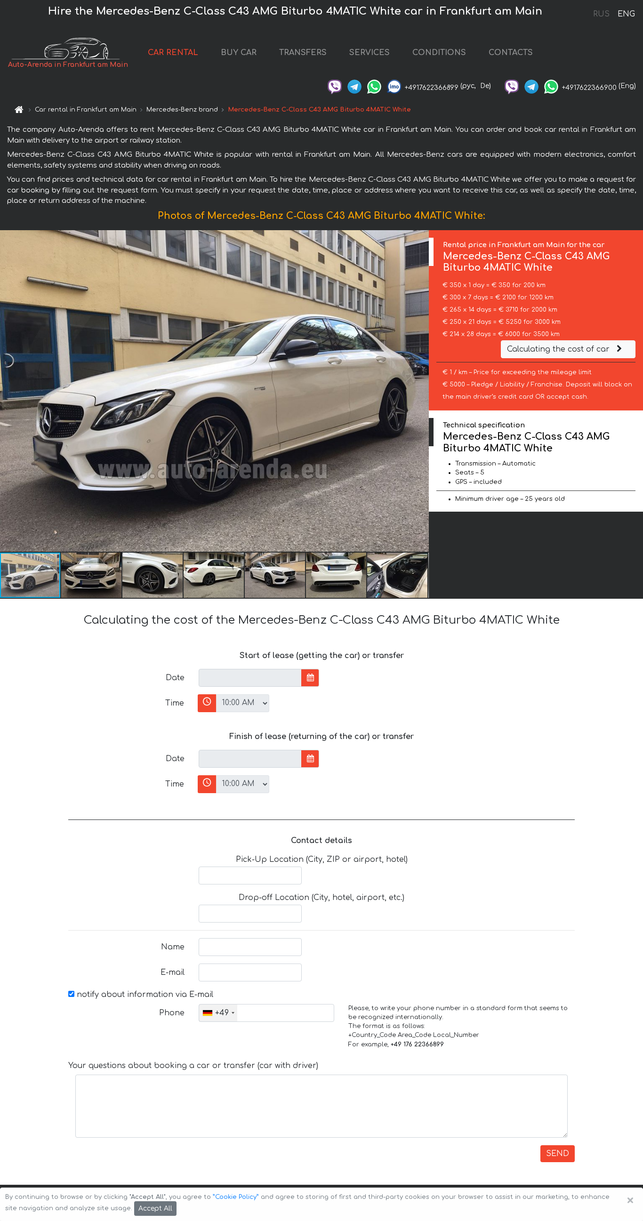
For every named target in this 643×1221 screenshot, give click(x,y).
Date (175, 678)
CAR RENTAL (173, 52)
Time (174, 703)
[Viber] (335, 85)
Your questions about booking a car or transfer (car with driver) (193, 1065)
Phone (172, 1013)
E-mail (173, 972)
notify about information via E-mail (143, 994)
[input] (250, 678)
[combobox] (218, 1012)
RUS (601, 14)
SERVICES (369, 52)
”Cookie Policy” (236, 1197)
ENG (626, 14)
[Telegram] (354, 85)
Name (173, 947)
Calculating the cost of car (559, 349)
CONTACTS (511, 52)
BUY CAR (239, 52)
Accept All (155, 1208)
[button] (91, 575)
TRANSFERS (303, 52)
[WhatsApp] (374, 85)
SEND (557, 1153)
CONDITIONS (439, 52)
